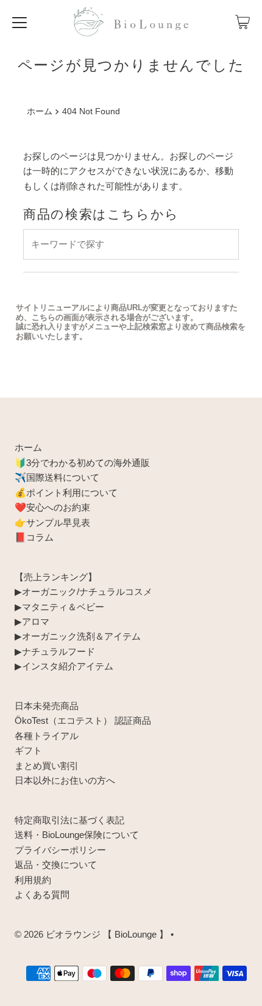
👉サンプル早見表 (52, 522)
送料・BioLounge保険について (77, 834)
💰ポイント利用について (66, 492)
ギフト (28, 750)
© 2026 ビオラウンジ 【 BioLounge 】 (91, 934)
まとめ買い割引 (47, 765)
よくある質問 (42, 894)
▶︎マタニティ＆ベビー (59, 607)
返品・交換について (56, 864)
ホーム (39, 111)
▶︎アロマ (32, 621)
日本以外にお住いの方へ (65, 780)
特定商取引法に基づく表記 (69, 820)
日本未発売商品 (47, 706)
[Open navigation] (19, 22)
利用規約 (33, 880)
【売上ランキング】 (56, 577)
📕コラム (34, 537)
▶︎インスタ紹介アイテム (64, 666)
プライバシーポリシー (60, 850)
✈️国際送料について (57, 477)
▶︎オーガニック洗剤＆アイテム (78, 636)
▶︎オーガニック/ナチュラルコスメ (83, 591)
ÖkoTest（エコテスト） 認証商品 (83, 720)
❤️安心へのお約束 (52, 507)
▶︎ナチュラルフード (55, 651)
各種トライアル (47, 736)
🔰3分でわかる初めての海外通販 (82, 462)
